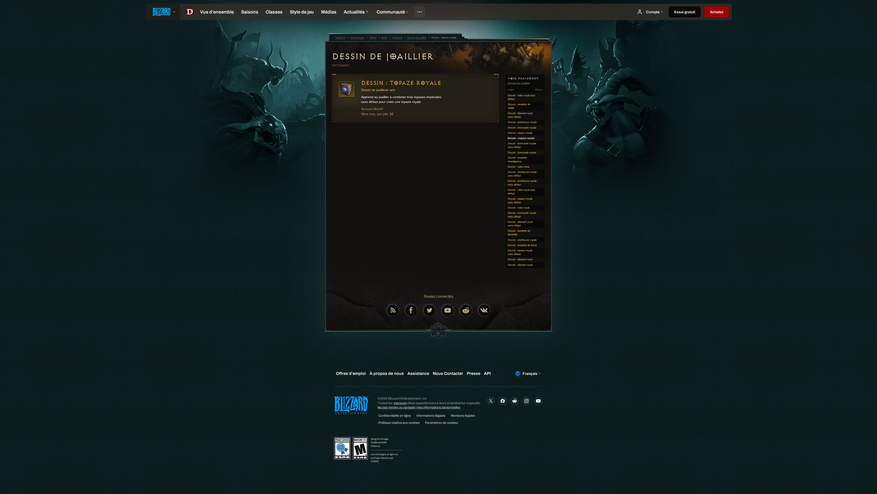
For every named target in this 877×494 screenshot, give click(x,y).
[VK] (484, 310)
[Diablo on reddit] (466, 310)
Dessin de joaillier (382, 56)
